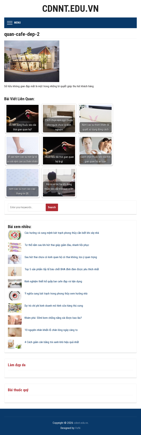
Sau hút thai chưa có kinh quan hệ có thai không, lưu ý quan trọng (61, 257)
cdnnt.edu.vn (70, 8)
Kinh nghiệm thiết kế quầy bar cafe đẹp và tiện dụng (53, 281)
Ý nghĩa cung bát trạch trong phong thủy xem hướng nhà (56, 293)
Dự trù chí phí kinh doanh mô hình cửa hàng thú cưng (54, 305)
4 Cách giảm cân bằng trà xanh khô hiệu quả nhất (52, 342)
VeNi (77, 428)
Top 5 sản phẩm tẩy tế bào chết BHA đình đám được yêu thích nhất (62, 269)
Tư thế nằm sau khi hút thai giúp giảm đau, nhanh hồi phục (57, 245)
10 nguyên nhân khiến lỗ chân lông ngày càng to (51, 330)
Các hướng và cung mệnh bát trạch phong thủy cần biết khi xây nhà (62, 233)
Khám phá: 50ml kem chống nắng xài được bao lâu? (53, 317)
